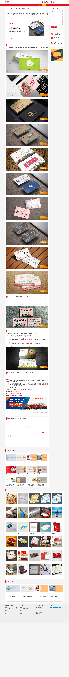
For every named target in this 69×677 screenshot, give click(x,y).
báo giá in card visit (43, 384)
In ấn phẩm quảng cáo (19, 5)
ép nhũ (28, 343)
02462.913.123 (13, 393)
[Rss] (54, 607)
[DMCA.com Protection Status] (61, 621)
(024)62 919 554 (57, 34)
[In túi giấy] (57, 527)
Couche (25, 339)
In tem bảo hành (20, 504)
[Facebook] (51, 607)
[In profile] (34, 541)
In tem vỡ (31, 504)
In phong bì (8, 533)
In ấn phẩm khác (32, 5)
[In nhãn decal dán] (57, 512)
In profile (31, 547)
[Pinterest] (58, 607)
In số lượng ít (39, 5)
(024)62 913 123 (57, 33)
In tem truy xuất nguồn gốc (11, 504)
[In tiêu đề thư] (34, 527)
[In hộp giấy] (11, 541)
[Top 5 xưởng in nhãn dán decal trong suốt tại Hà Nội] (27, 588)
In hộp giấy (8, 547)
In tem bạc (8, 519)
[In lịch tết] (23, 555)
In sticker (42, 576)
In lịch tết (19, 561)
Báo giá (44, 5)
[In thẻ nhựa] (57, 555)
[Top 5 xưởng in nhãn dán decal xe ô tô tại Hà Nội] (41, 588)
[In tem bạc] (11, 512)
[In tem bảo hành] (23, 498)
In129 (26, 374)
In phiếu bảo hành (43, 561)
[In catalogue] (57, 541)
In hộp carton (32, 576)
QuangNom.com (27, 621)
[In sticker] (45, 569)
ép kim (26, 343)
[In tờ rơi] (23, 541)
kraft (27, 339)
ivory (29, 339)
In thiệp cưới (9, 561)
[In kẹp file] (23, 527)
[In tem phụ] (45, 498)
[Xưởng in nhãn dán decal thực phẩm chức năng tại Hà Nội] (13, 588)
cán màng (23, 343)
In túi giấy (53, 533)
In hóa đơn (42, 533)
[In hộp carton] (34, 569)
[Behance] (60, 607)
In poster (42, 547)
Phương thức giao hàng (38, 609)
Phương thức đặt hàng (38, 607)
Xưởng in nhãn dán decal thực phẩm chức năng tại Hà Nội (10, 463)
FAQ (53, 5)
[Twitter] (52, 607)
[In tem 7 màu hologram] (34, 512)
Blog (56, 5)
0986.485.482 (54, 2)
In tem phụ (42, 504)
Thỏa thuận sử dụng (38, 616)
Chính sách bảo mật (38, 614)
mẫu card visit (40, 47)
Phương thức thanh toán (39, 608)
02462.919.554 (18, 393)
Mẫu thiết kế (49, 5)
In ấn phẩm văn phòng (11, 5)
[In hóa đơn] (45, 527)
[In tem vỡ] (34, 498)
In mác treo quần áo (10, 576)
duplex (31, 339)
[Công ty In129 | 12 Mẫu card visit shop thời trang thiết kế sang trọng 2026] (7, 2)
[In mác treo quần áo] (11, 569)
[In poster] (45, 541)
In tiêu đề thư (32, 533)
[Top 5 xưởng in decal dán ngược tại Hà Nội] (56, 588)
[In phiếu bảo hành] (45, 555)
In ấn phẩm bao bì (26, 5)
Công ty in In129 (19, 10)
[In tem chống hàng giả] (57, 498)
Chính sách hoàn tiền (38, 612)
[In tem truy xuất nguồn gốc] (11, 498)
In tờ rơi (19, 547)
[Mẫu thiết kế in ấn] (57, 55)
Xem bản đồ (31, 389)
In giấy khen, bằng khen (56, 576)
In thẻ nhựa (54, 561)
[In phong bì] (11, 527)
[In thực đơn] (34, 555)
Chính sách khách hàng (38, 613)
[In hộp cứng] (23, 569)
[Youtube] (57, 607)
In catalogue (54, 547)
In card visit (43, 519)
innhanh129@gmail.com (18, 395)
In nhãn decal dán (55, 519)
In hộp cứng (20, 576)
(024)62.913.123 (46, 2)
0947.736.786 (17, 391)
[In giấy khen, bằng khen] (57, 569)
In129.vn (19, 621)
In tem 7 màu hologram (33, 519)
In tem (6, 5)
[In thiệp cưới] (11, 555)
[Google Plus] (55, 607)
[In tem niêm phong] (23, 512)
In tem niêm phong (21, 519)
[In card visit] (45, 512)
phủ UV (20, 343)
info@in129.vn (11, 395)
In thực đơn (31, 561)
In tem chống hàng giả (55, 504)
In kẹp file (19, 533)
